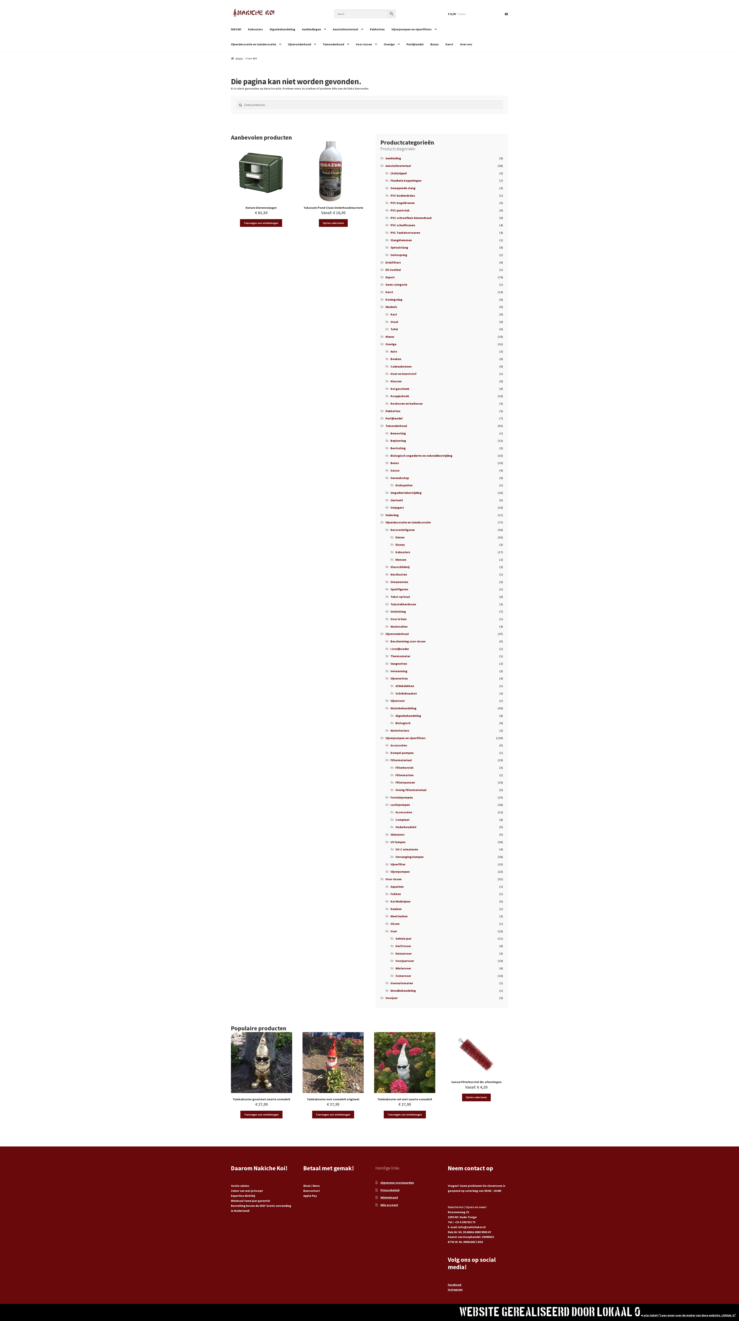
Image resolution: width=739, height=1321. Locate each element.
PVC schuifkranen (402, 225)
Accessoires (398, 745)
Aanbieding (393, 158)
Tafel (394, 329)
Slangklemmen (401, 240)
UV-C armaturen (406, 849)
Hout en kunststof (403, 374)
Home (239, 58)
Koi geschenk (399, 389)
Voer (393, 931)
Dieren (400, 537)
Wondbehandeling (403, 990)
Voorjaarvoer (404, 961)
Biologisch (402, 723)
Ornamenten (399, 582)
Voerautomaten (401, 983)
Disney (400, 545)
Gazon (395, 470)
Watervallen (399, 626)
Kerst (449, 44)
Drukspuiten (404, 485)
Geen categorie (396, 284)
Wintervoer (403, 968)
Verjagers (397, 507)
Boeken (395, 359)
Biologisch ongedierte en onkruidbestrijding (421, 456)
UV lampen (397, 842)
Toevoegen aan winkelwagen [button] (261, 223)
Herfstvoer (403, 946)
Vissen (395, 924)
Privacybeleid (389, 1190)
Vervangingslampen (409, 857)
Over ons (466, 44)
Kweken (396, 909)
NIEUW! (236, 29)
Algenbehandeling (282, 29)
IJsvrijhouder (399, 649)
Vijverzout (397, 701)
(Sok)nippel (398, 173)
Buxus (434, 44)
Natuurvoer (403, 953)
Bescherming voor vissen (408, 641)
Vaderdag (392, 515)
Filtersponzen (405, 782)
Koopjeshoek (399, 396)
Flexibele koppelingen (405, 180)
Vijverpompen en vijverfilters (411, 29)
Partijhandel (415, 44)
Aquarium (397, 886)
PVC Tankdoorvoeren (405, 233)
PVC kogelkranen (402, 203)
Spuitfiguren (399, 589)
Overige (389, 44)
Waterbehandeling (403, 708)
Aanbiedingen (311, 29)
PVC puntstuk (400, 210)
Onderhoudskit (405, 827)
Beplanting (398, 441)
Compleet (402, 820)
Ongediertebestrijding (406, 493)
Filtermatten (404, 775)
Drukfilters (393, 262)
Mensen (400, 560)
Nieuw (389, 337)
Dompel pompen (402, 753)
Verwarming (398, 671)
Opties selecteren (333, 223)
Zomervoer (403, 976)
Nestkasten (398, 574)
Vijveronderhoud (299, 44)
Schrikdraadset (406, 693)
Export (390, 277)
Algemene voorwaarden (397, 1183)
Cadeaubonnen (401, 366)
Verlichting (398, 611)
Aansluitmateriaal (345, 29)
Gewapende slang (402, 188)
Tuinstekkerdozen (403, 604)
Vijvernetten (399, 678)
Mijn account (389, 1205)
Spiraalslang (399, 247)
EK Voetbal (393, 270)
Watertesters (399, 730)
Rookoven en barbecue (406, 403)
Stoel (394, 322)
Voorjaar (391, 998)
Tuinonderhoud (333, 44)
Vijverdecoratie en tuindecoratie (253, 44)
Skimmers (397, 834)
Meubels (391, 307)
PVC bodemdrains (402, 195)
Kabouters (255, 29)
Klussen (396, 381)
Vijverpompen (400, 871)
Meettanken (399, 916)
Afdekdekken (404, 686)
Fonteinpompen (401, 797)
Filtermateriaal (401, 760)
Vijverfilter (397, 864)
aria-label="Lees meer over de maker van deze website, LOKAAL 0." (689, 1315)
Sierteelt (396, 500)
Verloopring (398, 255)
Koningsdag (393, 299)
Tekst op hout (400, 597)
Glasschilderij (400, 567)
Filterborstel (404, 767)
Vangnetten (398, 663)
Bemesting (398, 433)
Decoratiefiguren (402, 530)
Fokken (395, 894)
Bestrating (398, 448)
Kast (393, 314)
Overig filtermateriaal (410, 790)
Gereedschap (399, 478)
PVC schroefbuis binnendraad (410, 218)
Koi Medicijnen (400, 901)
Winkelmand (389, 1197)
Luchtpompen (400, 805)
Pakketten (377, 29)
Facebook (454, 1285)
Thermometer (400, 656)
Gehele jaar (403, 938)
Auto (393, 351)
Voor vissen (364, 44)
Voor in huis (398, 619)
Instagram (455, 1289)
